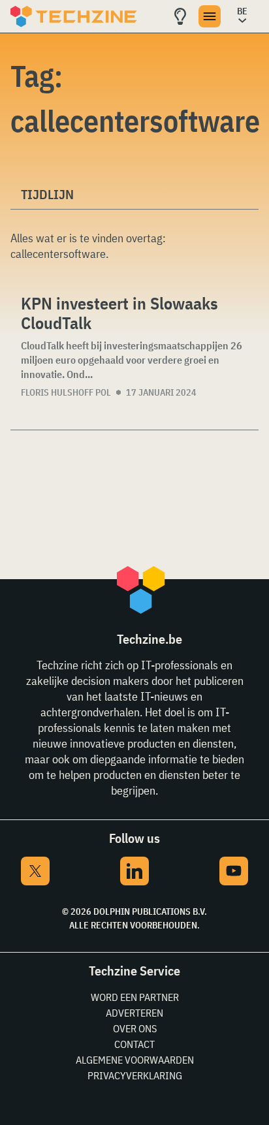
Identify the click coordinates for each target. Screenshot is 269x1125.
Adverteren (134, 1012)
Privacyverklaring (134, 1075)
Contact (134, 1044)
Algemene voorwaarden (135, 1059)
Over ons (135, 1028)
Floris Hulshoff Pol (66, 392)
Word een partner (135, 997)
